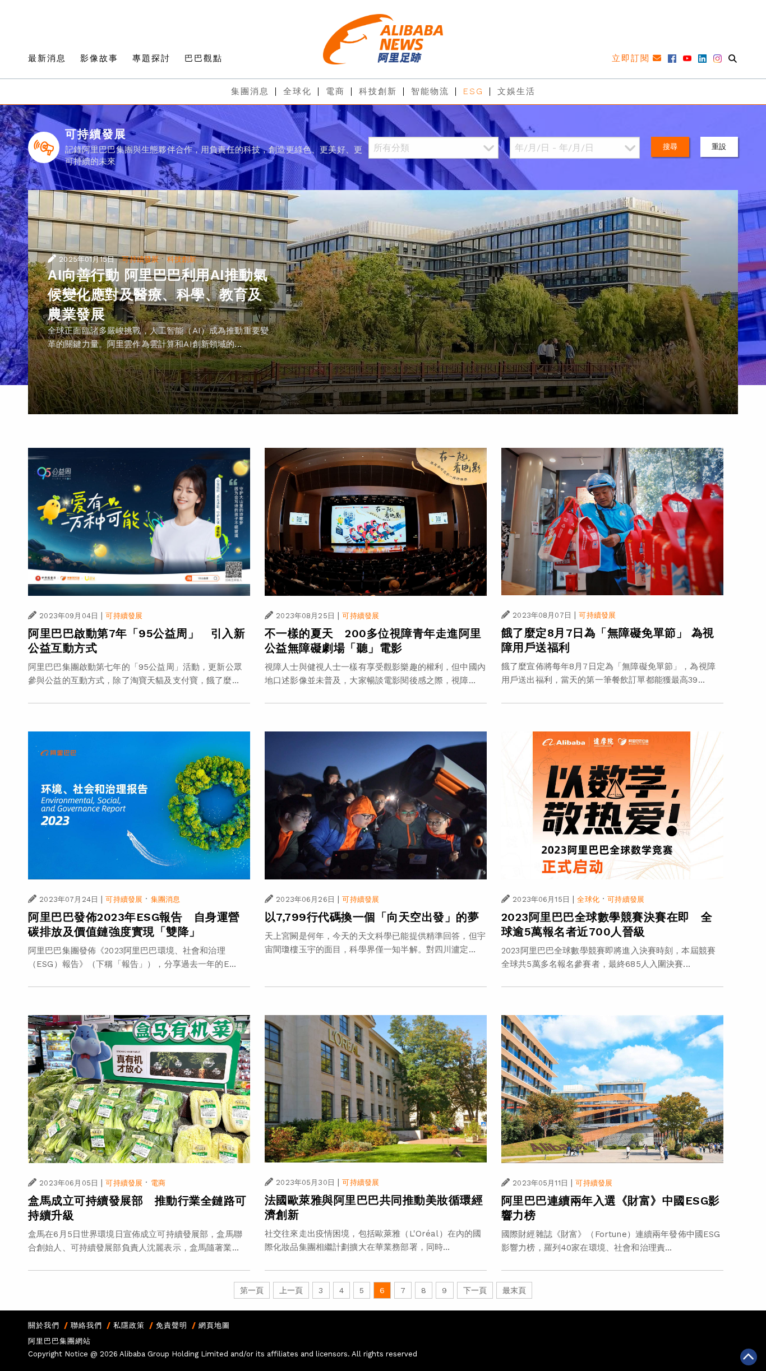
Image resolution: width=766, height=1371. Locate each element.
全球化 (297, 91)
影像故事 (99, 58)
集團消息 (250, 91)
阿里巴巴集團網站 (59, 1341)
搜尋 (670, 146)
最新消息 (47, 58)
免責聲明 (171, 1325)
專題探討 (151, 58)
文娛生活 (516, 91)
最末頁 (514, 1290)
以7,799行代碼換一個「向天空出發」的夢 (372, 917)
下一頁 (475, 1290)
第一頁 (252, 1290)
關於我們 (43, 1325)
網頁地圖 (214, 1325)
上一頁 (291, 1290)
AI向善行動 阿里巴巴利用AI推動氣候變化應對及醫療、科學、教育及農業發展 (157, 294)
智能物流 (430, 91)
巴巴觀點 (203, 58)
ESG (473, 91)
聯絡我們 (86, 1325)
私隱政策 (129, 1325)
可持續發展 (140, 259)
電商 (335, 91)
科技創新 (378, 91)
